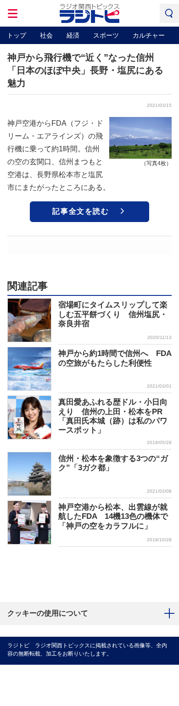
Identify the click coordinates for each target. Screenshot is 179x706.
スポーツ (106, 35)
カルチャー (149, 35)
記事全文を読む (80, 211)
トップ (16, 35)
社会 (46, 35)
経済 (73, 35)
